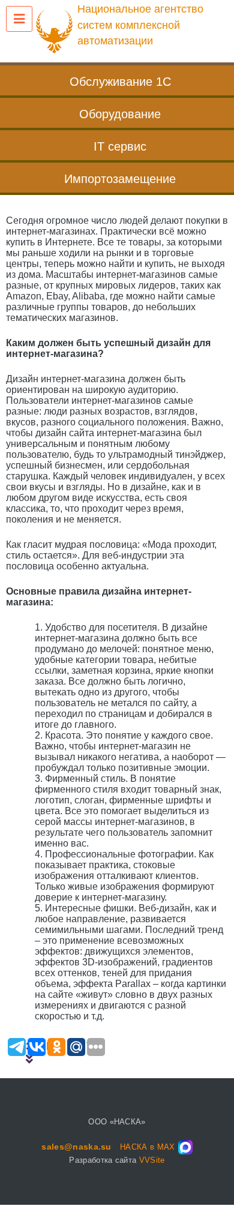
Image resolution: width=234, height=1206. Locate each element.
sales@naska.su (76, 1146)
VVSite (152, 1160)
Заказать (66, 1046)
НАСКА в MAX (147, 1146)
